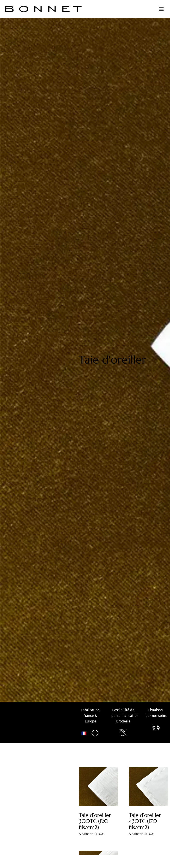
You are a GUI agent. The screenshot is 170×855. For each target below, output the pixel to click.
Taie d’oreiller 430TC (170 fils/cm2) (145, 821)
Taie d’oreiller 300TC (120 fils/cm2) (95, 821)
